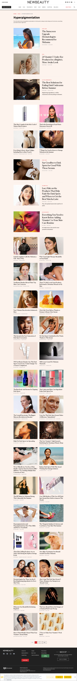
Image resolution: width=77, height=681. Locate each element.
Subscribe (5, 2)
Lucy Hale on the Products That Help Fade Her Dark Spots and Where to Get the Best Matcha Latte (51, 193)
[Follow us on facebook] (65, 2)
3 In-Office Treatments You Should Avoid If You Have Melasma (49, 552)
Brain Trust (33, 653)
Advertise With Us (25, 653)
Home (15, 13)
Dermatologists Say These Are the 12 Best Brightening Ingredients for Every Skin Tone (25, 581)
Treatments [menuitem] (30, 7)
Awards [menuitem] (44, 7)
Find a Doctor (43, 650)
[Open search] (74, 7)
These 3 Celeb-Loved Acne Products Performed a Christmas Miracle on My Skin (50, 284)
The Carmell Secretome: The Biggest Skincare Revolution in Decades (24, 416)
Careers (32, 650)
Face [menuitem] (24, 7)
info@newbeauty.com (23, 671)
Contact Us (24, 650)
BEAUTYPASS (68, 7)
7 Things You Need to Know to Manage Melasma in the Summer (51, 151)
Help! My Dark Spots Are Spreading (24, 441)
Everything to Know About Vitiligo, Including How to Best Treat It (24, 151)
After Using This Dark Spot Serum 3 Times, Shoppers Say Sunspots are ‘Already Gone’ (50, 581)
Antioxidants (45, 212)
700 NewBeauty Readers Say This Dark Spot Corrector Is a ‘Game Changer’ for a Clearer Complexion (25, 363)
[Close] (75, 677)
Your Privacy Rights (50, 677)
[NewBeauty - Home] (38, 2)
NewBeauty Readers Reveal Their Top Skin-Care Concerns (25, 283)
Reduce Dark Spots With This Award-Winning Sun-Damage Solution (50, 468)
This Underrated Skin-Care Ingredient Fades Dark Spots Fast (50, 390)
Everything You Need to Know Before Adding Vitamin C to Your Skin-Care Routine (52, 218)
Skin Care (44, 28)
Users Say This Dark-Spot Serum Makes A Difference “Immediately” (51, 416)
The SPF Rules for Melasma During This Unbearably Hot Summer (24, 497)
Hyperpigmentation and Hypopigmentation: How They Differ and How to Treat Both (25, 525)
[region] (38, 677)
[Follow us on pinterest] (67, 2)
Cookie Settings (45, 656)
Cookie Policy (24, 655)
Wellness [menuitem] (56, 7)
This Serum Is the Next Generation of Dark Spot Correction (25, 337)
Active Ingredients (47, 79)
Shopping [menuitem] (49, 7)
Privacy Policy (44, 653)
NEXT (45, 642)
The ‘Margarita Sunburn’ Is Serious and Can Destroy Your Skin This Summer (51, 525)
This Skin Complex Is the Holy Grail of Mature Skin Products (25, 125)
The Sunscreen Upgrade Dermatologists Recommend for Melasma (49, 37)
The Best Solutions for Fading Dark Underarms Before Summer (52, 85)
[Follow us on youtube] (71, 2)
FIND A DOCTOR (6, 7)
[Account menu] (74, 2)
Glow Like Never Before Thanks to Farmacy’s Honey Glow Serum (49, 311)
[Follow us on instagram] (69, 2)
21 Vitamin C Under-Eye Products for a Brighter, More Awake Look (52, 60)
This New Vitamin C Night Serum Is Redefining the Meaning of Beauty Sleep (51, 442)
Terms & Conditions (35, 655)
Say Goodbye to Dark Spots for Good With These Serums (51, 165)
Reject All (59, 677)
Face (19, 13)
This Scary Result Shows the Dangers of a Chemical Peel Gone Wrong (51, 608)
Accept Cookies (68, 677)
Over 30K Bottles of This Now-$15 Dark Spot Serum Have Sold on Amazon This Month (51, 498)
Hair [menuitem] (39, 7)
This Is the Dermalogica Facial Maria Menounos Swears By (50, 125)
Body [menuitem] (35, 7)
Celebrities (45, 185)
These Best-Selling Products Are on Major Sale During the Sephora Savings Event (25, 553)
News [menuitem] (20, 7)
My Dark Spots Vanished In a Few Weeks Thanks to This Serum (51, 337)
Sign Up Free (63, 659)
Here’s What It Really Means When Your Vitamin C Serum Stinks (25, 633)
